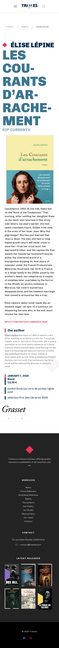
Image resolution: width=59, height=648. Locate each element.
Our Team (28, 517)
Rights (24, 26)
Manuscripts (28, 514)
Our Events (28, 506)
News (28, 487)
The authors (28, 502)
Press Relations (28, 491)
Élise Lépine (31, 45)
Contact (28, 521)
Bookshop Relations (28, 495)
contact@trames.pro (30, 545)
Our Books (28, 510)
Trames (10, 26)
